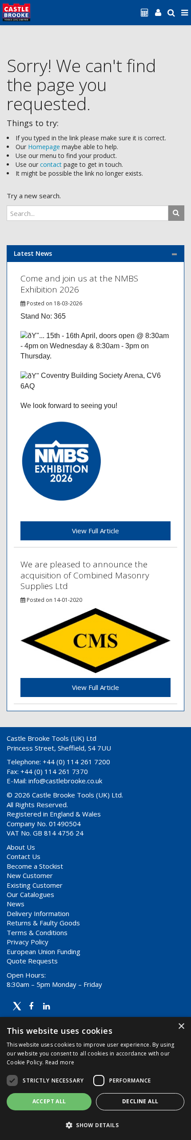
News (15, 903)
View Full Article (95, 530)
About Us (21, 847)
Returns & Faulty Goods (43, 922)
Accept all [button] (49, 1101)
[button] (95, 1125)
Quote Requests (32, 960)
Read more (60, 1062)
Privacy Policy (27, 941)
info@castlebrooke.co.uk (65, 780)
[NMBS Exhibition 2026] (61, 461)
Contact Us (23, 856)
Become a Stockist (35, 866)
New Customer (30, 875)
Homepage (44, 146)
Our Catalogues (30, 894)
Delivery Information (38, 913)
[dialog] (95, 1078)
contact (51, 164)
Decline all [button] (140, 1101)
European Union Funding (43, 951)
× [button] (181, 1026)
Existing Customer (35, 885)
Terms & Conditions (37, 932)
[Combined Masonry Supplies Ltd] (95, 640)
